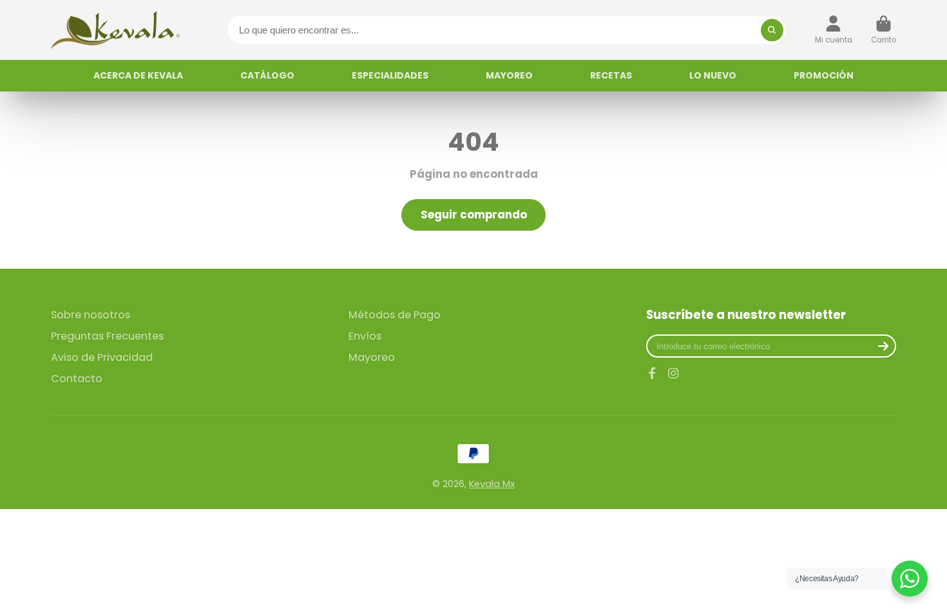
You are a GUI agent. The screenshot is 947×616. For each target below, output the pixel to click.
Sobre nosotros (90, 315)
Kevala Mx (492, 483)
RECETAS (611, 75)
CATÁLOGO (267, 75)
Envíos (365, 336)
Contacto (76, 379)
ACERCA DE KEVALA (138, 75)
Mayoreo (372, 358)
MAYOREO (509, 75)
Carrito (883, 30)
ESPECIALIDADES (390, 75)
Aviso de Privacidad (102, 358)
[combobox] (507, 30)
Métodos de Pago (395, 315)
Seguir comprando (474, 214)
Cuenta (833, 30)
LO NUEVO (712, 75)
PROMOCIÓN (824, 75)
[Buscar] (772, 30)
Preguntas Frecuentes (107, 336)
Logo (115, 30)
